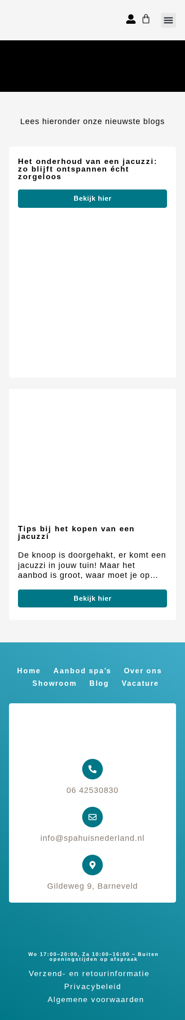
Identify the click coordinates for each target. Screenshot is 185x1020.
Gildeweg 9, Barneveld (92, 886)
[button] (168, 20)
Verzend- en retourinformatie (89, 973)
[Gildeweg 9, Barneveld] (92, 865)
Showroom (54, 683)
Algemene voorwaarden (96, 999)
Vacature (140, 683)
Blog (99, 683)
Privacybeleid (92, 986)
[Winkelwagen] (146, 19)
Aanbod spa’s (82, 671)
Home (29, 671)
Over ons (143, 671)
